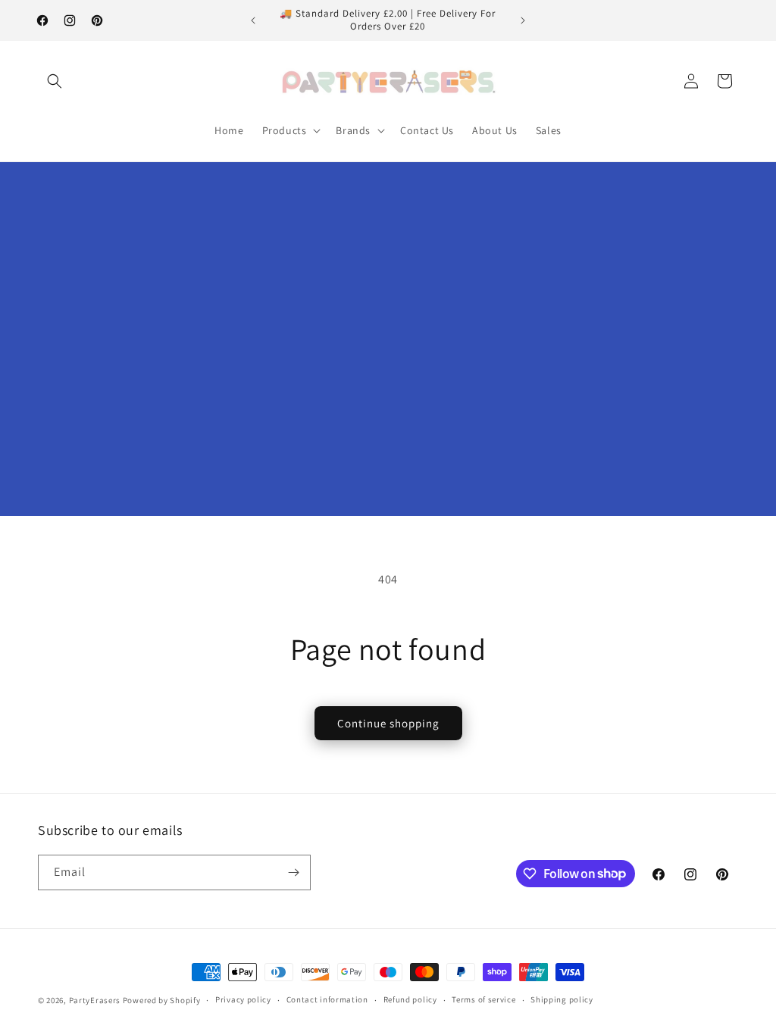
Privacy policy (243, 999)
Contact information (327, 999)
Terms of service (483, 999)
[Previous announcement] (253, 20)
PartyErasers (94, 1000)
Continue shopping (388, 723)
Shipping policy (561, 999)
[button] (54, 81)
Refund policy (410, 999)
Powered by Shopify (162, 1000)
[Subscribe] (293, 872)
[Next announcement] (523, 20)
